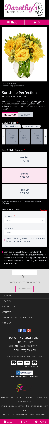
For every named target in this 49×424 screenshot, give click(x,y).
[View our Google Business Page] (24, 331)
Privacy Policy (7, 414)
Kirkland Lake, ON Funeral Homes (16, 398)
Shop (14, 22)
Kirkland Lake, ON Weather (13, 406)
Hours (42, 421)
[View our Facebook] (20, 331)
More (5, 109)
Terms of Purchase (25, 414)
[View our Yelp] (29, 331)
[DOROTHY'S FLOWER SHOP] (24, 16)
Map (25, 421)
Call (9, 421)
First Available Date (31, 126)
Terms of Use (42, 414)
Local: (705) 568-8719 (24, 350)
